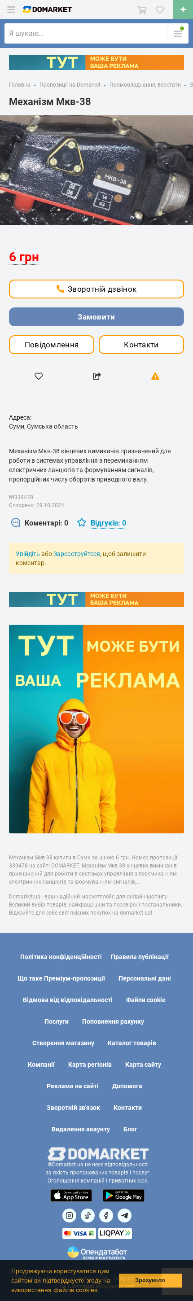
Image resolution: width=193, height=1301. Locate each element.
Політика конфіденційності (61, 956)
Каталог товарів (132, 1043)
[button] (102, 1290)
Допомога (127, 1086)
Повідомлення (52, 344)
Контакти (141, 344)
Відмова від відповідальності (68, 999)
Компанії (41, 1064)
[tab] (39, 523)
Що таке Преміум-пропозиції (61, 978)
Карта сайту (143, 1064)
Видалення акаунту (81, 1129)
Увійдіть (28, 553)
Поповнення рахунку (113, 1021)
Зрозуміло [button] (150, 1280)
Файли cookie (146, 999)
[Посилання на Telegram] (125, 1215)
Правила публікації (140, 956)
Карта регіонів (90, 1064)
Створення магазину (63, 1043)
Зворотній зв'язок (73, 1107)
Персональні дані (144, 978)
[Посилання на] (69, 1215)
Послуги (56, 1021)
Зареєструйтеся (76, 553)
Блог (130, 1129)
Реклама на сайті (73, 1086)
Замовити (96, 316)
